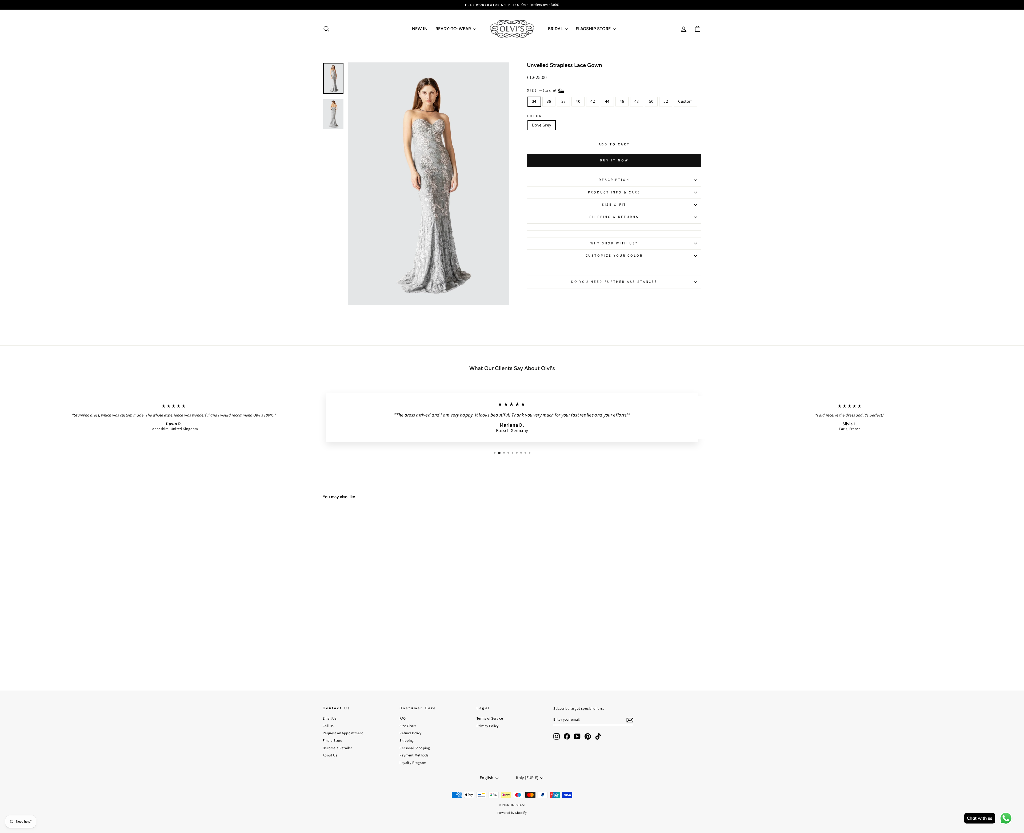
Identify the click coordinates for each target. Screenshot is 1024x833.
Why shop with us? (614, 243)
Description (614, 179)
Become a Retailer (337, 748)
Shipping (406, 740)
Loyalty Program (412, 762)
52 (665, 101)
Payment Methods (414, 755)
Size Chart (407, 725)
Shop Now (368, 642)
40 (578, 101)
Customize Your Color (614, 255)
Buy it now (614, 160)
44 (607, 101)
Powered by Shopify (512, 813)
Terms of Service (490, 718)
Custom (685, 101)
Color (534, 116)
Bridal (556, 28)
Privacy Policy (488, 725)
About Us (330, 755)
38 (563, 101)
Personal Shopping (414, 748)
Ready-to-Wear (453, 28)
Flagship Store (594, 28)
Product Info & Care (614, 192)
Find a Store (332, 740)
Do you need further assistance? (614, 281)
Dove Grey (541, 125)
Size (542, 90)
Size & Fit (614, 204)
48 (636, 101)
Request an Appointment (343, 733)
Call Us (328, 725)
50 (651, 101)
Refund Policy (410, 733)
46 (622, 101)
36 (549, 101)
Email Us (330, 718)
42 (592, 101)
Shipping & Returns (614, 217)
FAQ (402, 718)
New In (419, 28)
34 (534, 101)
